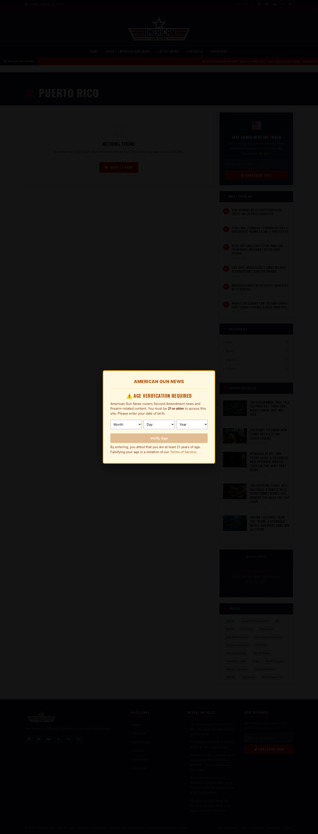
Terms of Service (183, 452)
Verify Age (159, 438)
